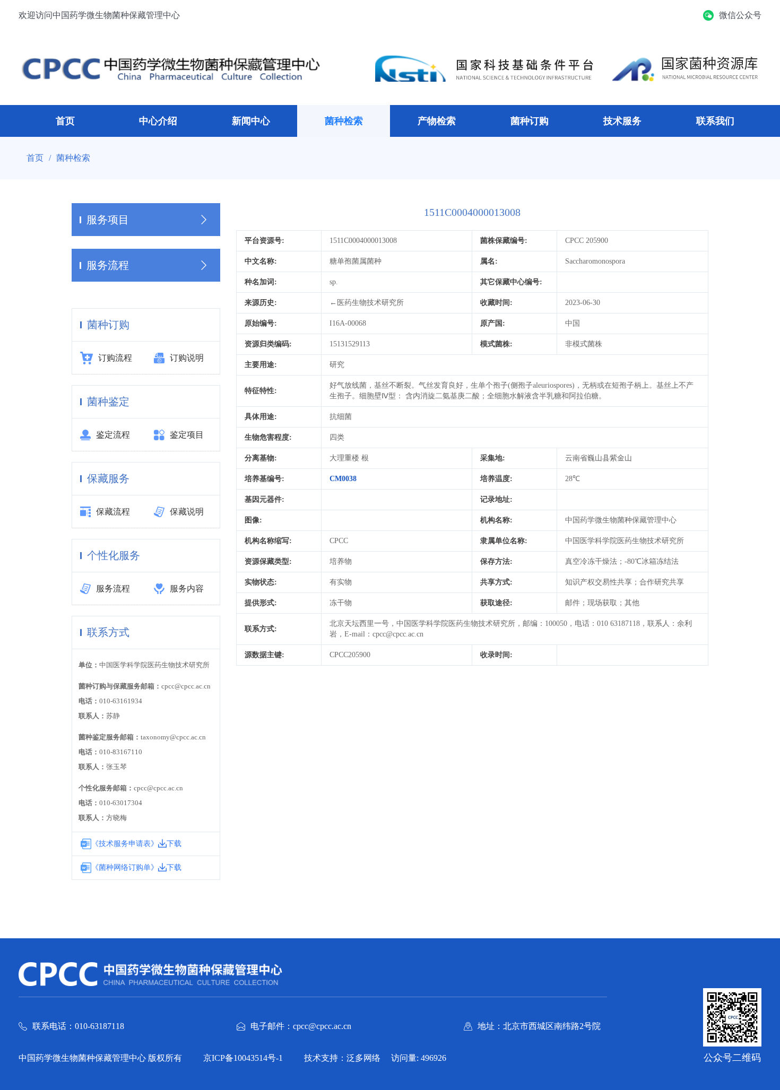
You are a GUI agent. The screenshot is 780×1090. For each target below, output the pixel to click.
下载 (174, 844)
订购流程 (115, 357)
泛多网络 (363, 1057)
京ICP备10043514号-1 (243, 1057)
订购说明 (187, 357)
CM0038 (343, 479)
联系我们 (715, 121)
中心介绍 (158, 121)
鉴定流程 (113, 434)
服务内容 (187, 588)
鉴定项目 (187, 434)
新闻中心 (251, 121)
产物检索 (437, 121)
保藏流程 (113, 511)
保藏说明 (187, 511)
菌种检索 (344, 121)
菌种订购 (529, 121)
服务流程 (113, 588)
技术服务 (622, 121)
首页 (65, 121)
